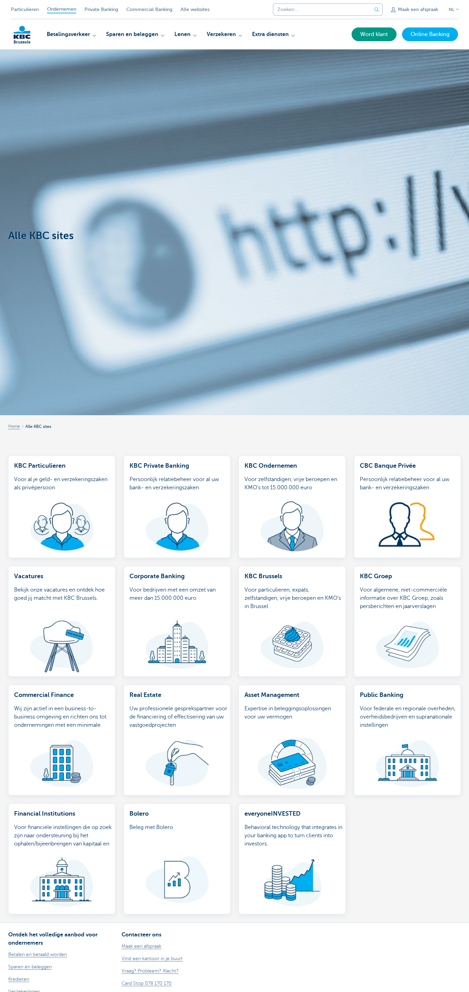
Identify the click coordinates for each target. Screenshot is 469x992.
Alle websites (195, 9)
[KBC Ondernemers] (22, 35)
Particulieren (25, 9)
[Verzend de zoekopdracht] (376, 9)
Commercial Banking (149, 9)
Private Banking (101, 9)
